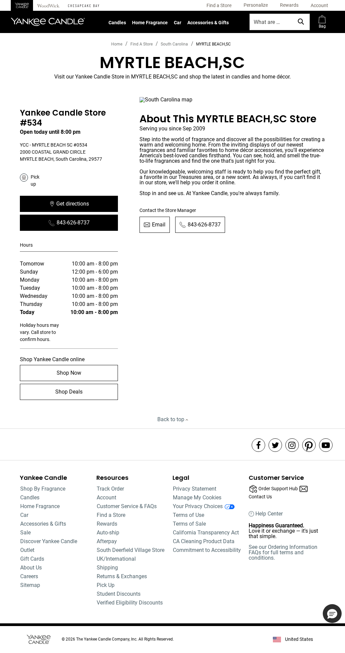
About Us (31, 567)
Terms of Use (188, 515)
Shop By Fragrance (42, 489)
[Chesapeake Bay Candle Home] (83, 5)
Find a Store (111, 515)
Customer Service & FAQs (127, 506)
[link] (219, 5)
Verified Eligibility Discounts (130, 602)
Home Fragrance (150, 22)
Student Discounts (118, 594)
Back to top (171, 419)
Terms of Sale (189, 524)
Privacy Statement (194, 489)
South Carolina (174, 44)
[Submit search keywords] (301, 21)
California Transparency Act (206, 532)
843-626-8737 (73, 222)
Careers (29, 576)
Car (177, 22)
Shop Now (69, 373)
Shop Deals (69, 391)
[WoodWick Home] (48, 5)
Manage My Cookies (197, 497)
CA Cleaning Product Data (203, 541)
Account (106, 497)
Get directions (87, 205)
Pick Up (106, 585)
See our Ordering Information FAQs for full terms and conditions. (283, 552)
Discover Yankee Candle (48, 541)
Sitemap (30, 585)
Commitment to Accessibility (207, 550)
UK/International (116, 559)
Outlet (27, 550)
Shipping (107, 567)
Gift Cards (32, 559)
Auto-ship (108, 532)
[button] (256, 5)
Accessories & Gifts (208, 22)
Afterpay (107, 541)
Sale (25, 532)
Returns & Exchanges (122, 576)
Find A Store (141, 44)
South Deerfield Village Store (130, 550)
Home (116, 44)
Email (158, 224)
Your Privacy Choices (198, 506)
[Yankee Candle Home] (21, 5)
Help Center (269, 514)
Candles (117, 22)
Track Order (110, 489)
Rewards (107, 524)
